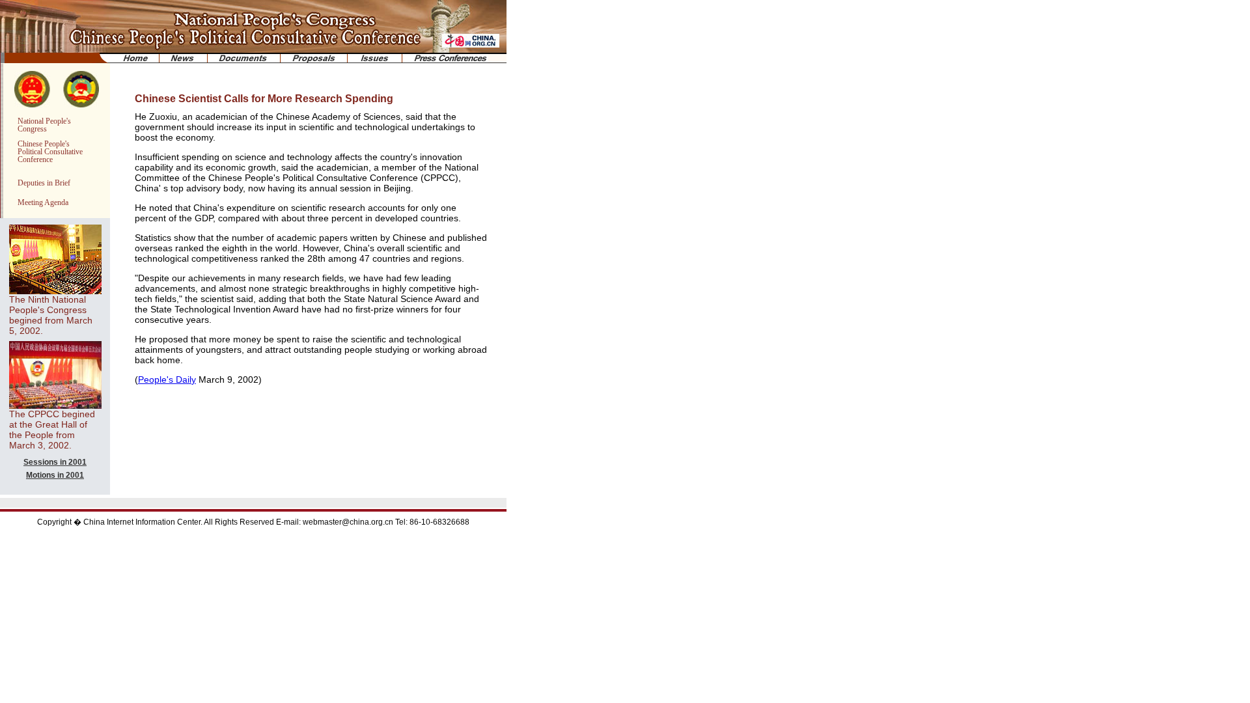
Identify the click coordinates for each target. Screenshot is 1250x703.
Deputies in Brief (44, 182)
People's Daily (167, 379)
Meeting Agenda (43, 202)
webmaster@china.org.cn (348, 522)
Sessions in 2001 (55, 462)
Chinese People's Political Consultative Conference (50, 151)
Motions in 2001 (55, 475)
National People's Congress (44, 125)
